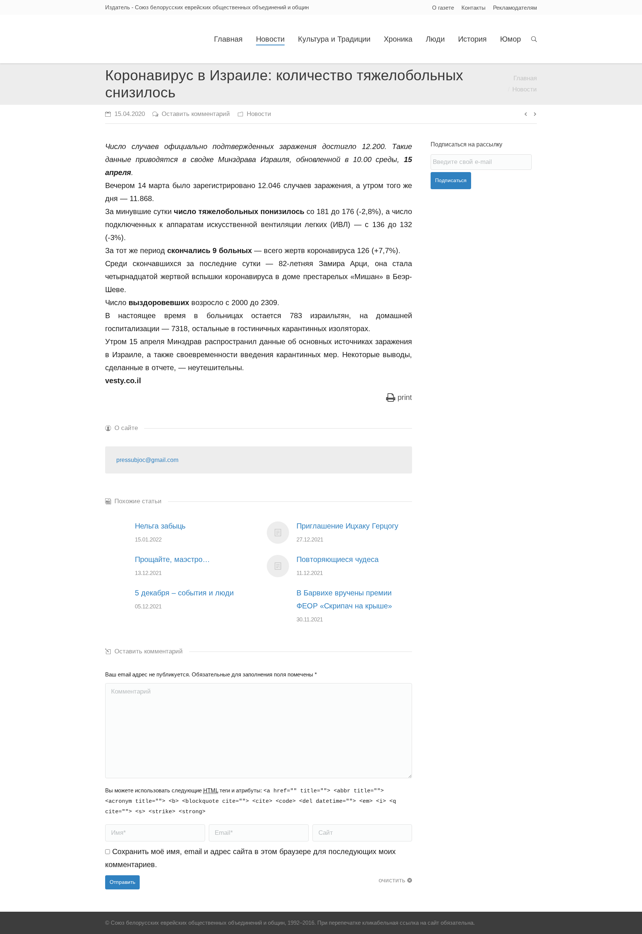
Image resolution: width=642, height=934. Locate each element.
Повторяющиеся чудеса (337, 559)
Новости (524, 89)
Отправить (122, 882)
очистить (392, 880)
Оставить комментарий (196, 113)
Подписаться (451, 180)
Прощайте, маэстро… (172, 559)
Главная (525, 78)
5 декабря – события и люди (184, 593)
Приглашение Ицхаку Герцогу (347, 526)
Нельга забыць (160, 526)
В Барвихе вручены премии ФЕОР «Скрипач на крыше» (344, 599)
